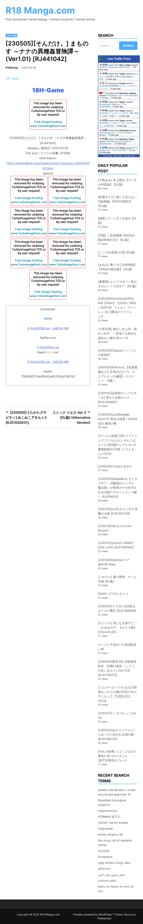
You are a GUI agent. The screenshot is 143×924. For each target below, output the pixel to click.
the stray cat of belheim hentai (115, 843)
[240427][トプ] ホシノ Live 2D (117, 715)
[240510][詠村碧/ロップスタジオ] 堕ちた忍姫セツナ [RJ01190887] (117, 397)
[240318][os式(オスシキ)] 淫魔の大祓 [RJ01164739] (117, 511)
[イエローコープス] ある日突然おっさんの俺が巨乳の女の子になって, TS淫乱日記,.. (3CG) (117, 694)
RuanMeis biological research (112, 802)
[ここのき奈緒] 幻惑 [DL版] (116, 252)
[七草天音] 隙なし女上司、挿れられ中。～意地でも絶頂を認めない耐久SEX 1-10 (117, 333)
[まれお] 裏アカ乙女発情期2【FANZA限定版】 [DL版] (117, 267)
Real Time (118, 156)
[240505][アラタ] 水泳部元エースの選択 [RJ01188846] (117, 608)
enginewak (105, 828)
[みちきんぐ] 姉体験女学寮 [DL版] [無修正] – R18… (118, 76)
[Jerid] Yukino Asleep (113, 822)
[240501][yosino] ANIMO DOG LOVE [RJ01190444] (116, 545)
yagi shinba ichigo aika (114, 863)
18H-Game (11, 35)
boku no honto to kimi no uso (116, 889)
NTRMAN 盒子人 (109, 816)
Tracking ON (129, 156)
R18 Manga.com (40, 10)
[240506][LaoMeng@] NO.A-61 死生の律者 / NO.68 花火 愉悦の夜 (117, 419)
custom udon (107, 880)
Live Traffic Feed (119, 58)
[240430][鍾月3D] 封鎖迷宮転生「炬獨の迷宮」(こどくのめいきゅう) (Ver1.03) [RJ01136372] (117, 668)
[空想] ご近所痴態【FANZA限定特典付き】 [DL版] (116, 238)
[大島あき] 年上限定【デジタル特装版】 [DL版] (117, 182)
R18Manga (12, 67)
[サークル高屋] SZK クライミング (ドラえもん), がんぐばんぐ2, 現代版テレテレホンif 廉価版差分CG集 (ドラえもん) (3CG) (117, 444)
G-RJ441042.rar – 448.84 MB (48, 328)
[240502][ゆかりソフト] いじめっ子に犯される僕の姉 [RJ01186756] (116, 734)
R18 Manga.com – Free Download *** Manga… (118, 149)
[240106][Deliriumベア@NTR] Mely (113, 562)
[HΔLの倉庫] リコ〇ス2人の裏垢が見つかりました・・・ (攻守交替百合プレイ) (119, 756)
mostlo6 (103, 851)
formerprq (105, 857)
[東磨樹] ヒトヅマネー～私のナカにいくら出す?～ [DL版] (117, 284)
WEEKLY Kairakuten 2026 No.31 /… (116, 67)
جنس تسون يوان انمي (111, 874)
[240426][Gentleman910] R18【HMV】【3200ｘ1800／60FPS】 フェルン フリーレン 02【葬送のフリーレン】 (117, 307)
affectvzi (104, 868)
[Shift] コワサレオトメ (113, 594)
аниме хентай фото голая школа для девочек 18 (116, 792)
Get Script (107, 156)
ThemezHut (104, 918)
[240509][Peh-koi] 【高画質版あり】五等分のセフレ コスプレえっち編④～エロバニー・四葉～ (117, 373)
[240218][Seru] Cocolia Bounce (114, 528)
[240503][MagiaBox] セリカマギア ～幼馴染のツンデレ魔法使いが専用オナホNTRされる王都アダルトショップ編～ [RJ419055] (117, 487)
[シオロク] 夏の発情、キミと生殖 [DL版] (117, 579)
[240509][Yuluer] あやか (115, 466)
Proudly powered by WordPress (92, 914)
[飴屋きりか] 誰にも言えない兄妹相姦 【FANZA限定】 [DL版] (117, 201)
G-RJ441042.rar (48, 347)
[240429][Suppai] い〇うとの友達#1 (117, 352)
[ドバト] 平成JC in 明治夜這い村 (117, 647)
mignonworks (107, 811)
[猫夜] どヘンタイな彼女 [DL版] (117, 220)
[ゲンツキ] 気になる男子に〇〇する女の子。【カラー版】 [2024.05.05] (117, 627)
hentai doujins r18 (110, 834)
